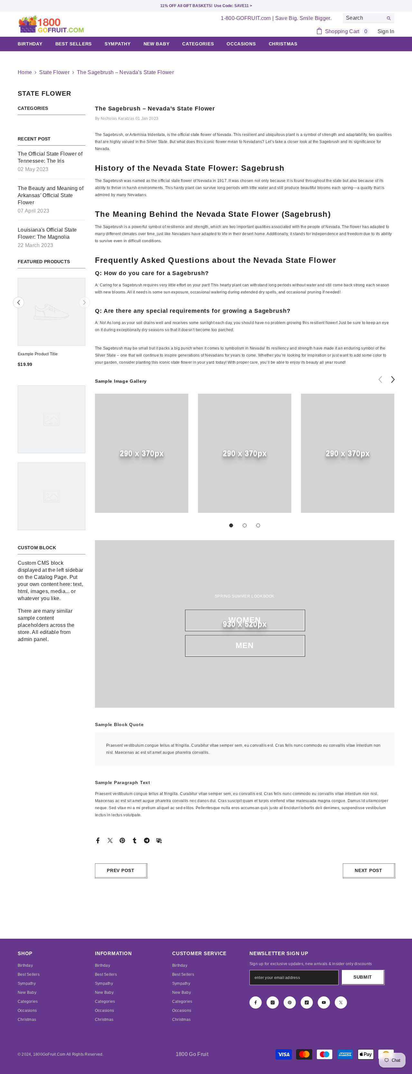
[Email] (159, 840)
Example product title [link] (38, 354)
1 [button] (231, 525)
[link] (141, 453)
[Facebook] (98, 840)
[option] (51, 325)
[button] (18, 302)
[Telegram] (147, 840)
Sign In (386, 31)
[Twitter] (110, 840)
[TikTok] (307, 1002)
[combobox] (363, 18)
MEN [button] (245, 645)
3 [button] (258, 525)
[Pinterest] (122, 840)
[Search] (368, 18)
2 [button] (245, 525)
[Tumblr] (134, 840)
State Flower (54, 72)
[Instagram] (273, 1002)
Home (25, 72)
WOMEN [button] (245, 620)
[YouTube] (324, 1002)
